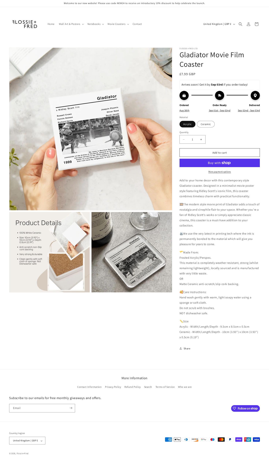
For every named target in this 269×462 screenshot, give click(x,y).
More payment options (219, 171)
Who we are (185, 387)
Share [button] (187, 348)
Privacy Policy (113, 387)
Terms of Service (165, 387)
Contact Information (89, 387)
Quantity (184, 132)
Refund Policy (132, 387)
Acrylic (187, 124)
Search (148, 387)
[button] (71, 24)
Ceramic (206, 124)
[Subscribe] (71, 408)
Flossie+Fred (23, 453)
